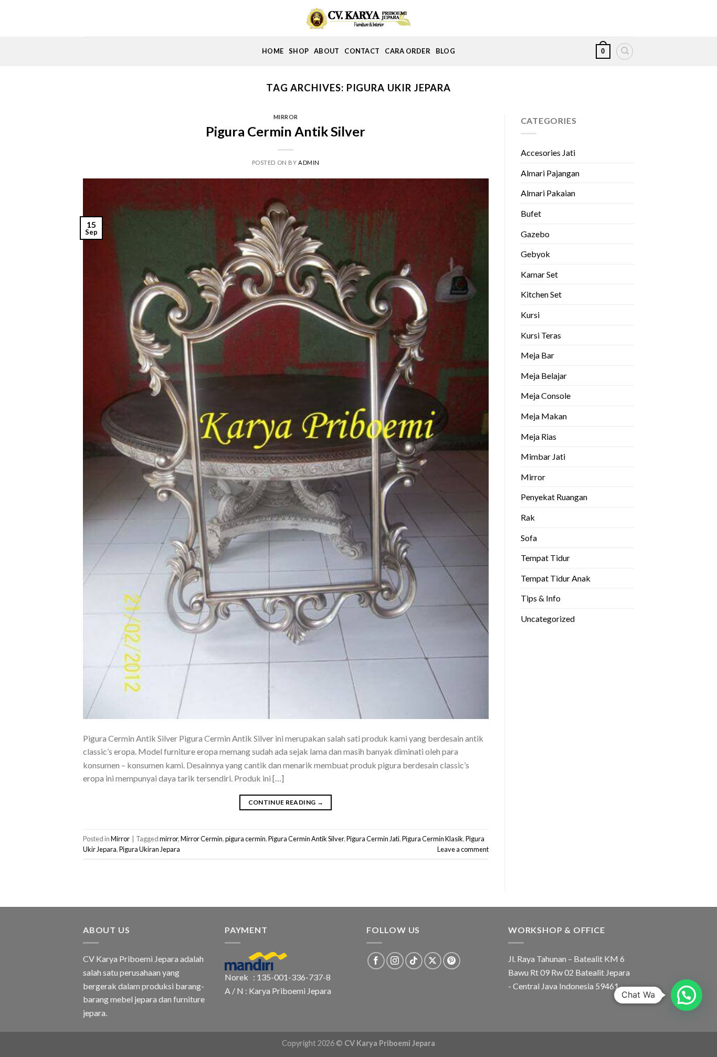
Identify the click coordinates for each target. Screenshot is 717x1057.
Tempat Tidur (545, 558)
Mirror (285, 116)
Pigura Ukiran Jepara (149, 849)
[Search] (624, 51)
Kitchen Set (541, 294)
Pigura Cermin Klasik (432, 838)
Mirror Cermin (202, 838)
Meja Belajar (544, 375)
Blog (445, 51)
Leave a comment (463, 849)
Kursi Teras (541, 335)
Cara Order (407, 51)
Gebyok (535, 254)
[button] (686, 995)
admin (309, 162)
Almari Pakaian (548, 193)
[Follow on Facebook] (376, 960)
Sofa (529, 538)
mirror (169, 838)
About (326, 51)
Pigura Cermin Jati (372, 838)
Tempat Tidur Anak (556, 578)
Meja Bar (537, 355)
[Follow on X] (432, 960)
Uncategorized (548, 618)
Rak (528, 517)
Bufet (531, 213)
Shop (299, 51)
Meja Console (546, 395)
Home (272, 51)
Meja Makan (544, 416)
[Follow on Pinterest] (451, 960)
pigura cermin (245, 838)
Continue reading (286, 802)
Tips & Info (541, 598)
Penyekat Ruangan (554, 497)
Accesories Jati (548, 152)
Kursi (530, 315)
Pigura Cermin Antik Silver (285, 131)
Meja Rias (538, 436)
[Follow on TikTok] (414, 960)
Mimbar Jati (543, 456)
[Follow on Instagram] (395, 960)
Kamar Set (539, 274)
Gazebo (535, 234)
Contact (361, 51)
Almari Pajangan (550, 173)
